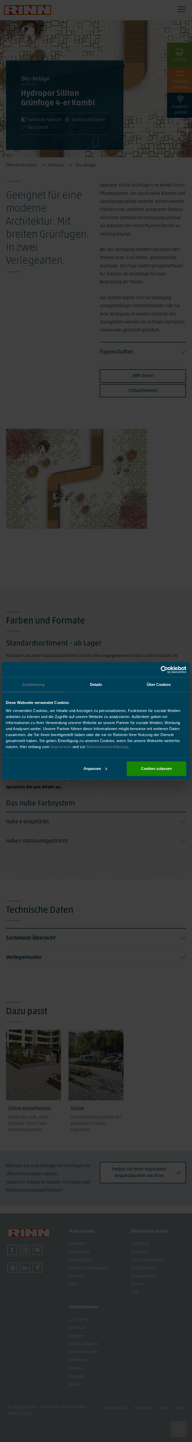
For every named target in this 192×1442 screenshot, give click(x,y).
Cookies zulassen (156, 768)
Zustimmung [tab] (33, 684)
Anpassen (92, 768)
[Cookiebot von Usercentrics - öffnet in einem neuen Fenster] (164, 669)
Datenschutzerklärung (107, 747)
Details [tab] (96, 684)
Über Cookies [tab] (159, 684)
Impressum (61, 747)
